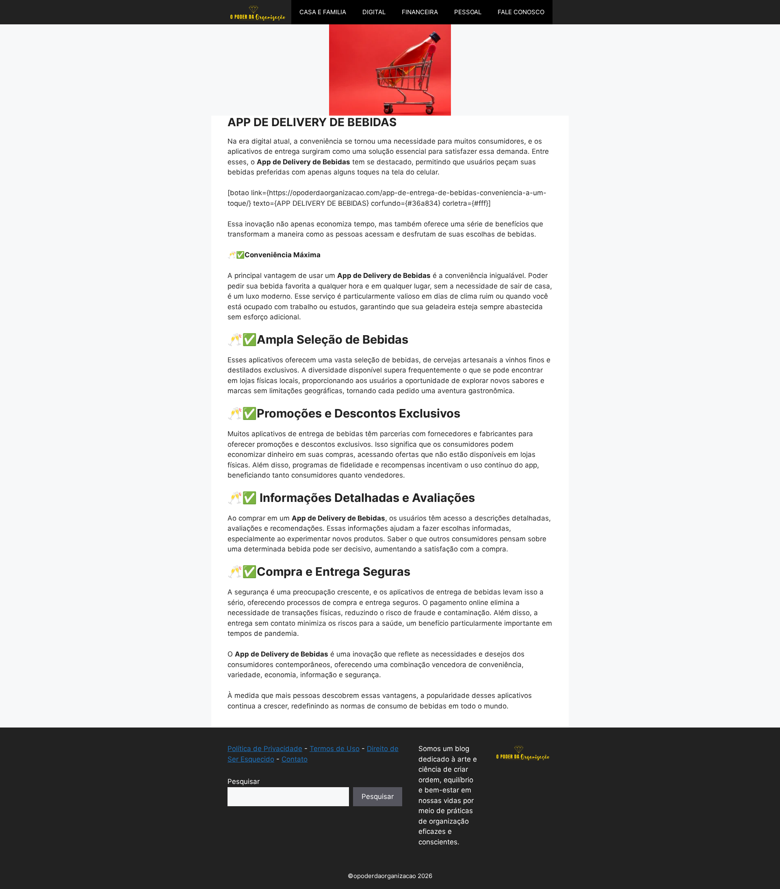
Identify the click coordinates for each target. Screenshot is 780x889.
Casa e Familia (322, 12)
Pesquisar (244, 781)
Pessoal (467, 12)
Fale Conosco (521, 12)
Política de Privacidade (265, 749)
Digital (374, 12)
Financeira (420, 12)
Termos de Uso (335, 749)
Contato (295, 759)
